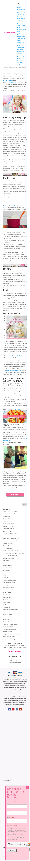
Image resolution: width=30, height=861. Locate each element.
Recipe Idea (6, 599)
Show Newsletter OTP (9, 612)
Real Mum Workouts (8, 597)
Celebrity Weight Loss (8, 528)
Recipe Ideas (6, 602)
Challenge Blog (7, 531)
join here (17, 409)
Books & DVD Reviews (9, 519)
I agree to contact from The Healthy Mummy (16, 838)
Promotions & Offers (8, 590)
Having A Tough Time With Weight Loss (13, 553)
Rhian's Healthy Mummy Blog (10, 609)
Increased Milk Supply (8, 558)
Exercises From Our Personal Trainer (12, 546)
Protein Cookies (7, 592)
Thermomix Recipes (8, 626)
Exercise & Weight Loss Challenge (12, 541)
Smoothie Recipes (7, 614)
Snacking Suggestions (9, 622)
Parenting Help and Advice (10, 67)
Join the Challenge (15, 651)
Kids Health (6, 560)
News (4, 575)
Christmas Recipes (8, 536)
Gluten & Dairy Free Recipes (10, 550)
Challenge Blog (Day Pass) (10, 533)
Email (11, 817)
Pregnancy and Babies (9, 587)
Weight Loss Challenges (9, 629)
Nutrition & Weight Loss (9, 580)
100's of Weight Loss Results (10, 511)
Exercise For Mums (8, 543)
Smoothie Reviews (8, 617)
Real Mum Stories (7, 595)
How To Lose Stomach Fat (10, 555)
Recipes (5, 604)
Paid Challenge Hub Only (9, 582)
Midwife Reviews (7, 565)
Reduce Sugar (6, 607)
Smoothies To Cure (8, 619)
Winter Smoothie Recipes (9, 639)
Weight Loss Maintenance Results (12, 634)
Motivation (6, 572)
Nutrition (5, 577)
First (8, 803)
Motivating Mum (7, 570)
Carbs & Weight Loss (8, 526)
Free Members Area (8, 548)
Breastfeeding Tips (8, 521)
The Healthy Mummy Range (10, 624)
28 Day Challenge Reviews (10, 514)
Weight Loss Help (22, 67)
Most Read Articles (8, 568)
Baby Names (6, 516)
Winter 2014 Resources (9, 636)
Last (8, 810)
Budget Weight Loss (8, 523)
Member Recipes (7, 563)
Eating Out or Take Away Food (11, 538)
